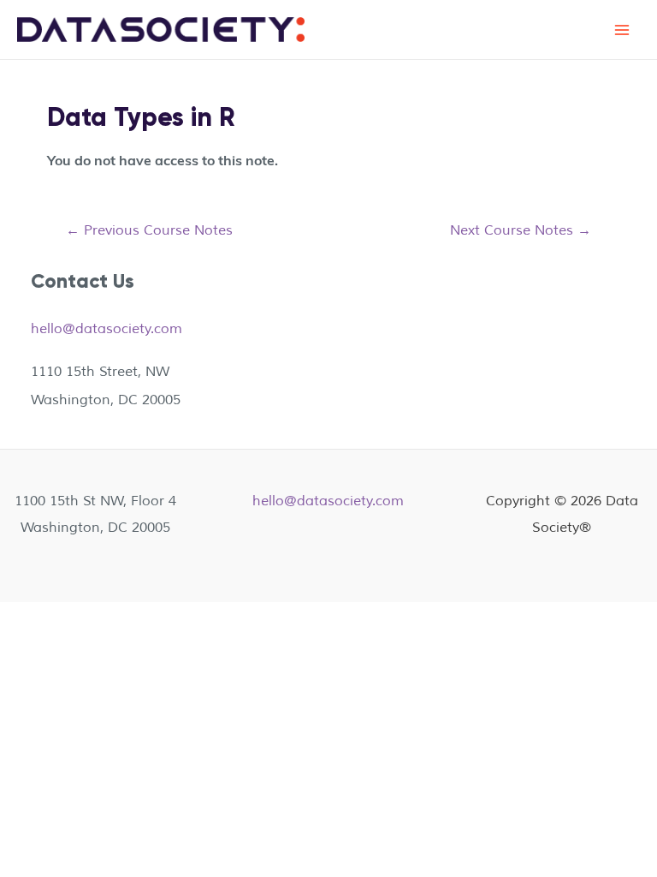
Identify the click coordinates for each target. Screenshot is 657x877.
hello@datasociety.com (106, 328)
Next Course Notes (520, 230)
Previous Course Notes (149, 230)
